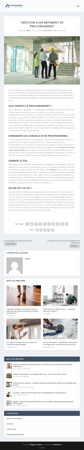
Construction (47, 30)
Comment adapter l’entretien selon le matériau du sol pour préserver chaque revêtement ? (22, 311)
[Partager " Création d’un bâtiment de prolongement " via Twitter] (31, 224)
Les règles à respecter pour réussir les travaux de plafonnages (21, 343)
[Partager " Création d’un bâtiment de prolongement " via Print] (66, 224)
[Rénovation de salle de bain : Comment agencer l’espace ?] (60, 295)
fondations (53, 170)
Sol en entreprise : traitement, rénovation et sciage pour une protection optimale (60, 343)
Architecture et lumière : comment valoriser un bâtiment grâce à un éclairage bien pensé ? (44, 384)
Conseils (24, 395)
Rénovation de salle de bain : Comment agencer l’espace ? (59, 310)
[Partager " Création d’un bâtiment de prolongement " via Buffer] (53, 224)
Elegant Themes (36, 445)
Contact (42, 448)
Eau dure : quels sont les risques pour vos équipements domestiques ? (39, 393)
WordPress (57, 445)
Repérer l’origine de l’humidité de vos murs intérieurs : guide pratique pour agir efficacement (43, 403)
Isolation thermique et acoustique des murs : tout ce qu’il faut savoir (39, 374)
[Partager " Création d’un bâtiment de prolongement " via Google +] (36, 224)
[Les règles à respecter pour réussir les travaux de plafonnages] (23, 329)
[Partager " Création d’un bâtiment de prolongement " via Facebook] (27, 224)
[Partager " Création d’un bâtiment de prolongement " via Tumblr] (40, 224)
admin (28, 30)
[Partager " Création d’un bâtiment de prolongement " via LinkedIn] (49, 224)
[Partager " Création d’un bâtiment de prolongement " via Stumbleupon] (58, 224)
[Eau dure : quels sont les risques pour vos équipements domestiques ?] (9, 394)
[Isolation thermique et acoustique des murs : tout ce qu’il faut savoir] (9, 375)
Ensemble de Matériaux (15, 434)
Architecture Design (27, 387)
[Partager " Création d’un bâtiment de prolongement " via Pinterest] (45, 224)
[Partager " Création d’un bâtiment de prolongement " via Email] (62, 224)
